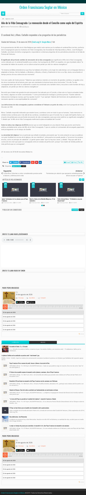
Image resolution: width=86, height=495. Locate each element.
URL (81, 162)
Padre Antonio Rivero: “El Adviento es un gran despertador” (69, 200)
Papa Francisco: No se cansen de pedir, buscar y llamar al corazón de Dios (29, 363)
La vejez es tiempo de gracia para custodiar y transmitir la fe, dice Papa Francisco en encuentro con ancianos (39, 426)
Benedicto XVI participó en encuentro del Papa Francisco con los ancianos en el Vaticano (33, 381)
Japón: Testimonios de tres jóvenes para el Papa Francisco (15, 200)
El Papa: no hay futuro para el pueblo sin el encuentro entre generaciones (29, 408)
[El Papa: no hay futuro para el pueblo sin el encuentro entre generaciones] (5, 410)
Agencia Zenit (17, 166)
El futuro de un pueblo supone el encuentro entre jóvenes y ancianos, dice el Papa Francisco (34, 372)
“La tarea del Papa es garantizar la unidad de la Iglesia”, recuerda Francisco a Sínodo (32, 399)
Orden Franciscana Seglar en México (43, 7)
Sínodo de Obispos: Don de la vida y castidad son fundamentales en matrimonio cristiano (33, 390)
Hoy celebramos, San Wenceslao (18, 417)
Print (75, 162)
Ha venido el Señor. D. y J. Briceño (18, 346)
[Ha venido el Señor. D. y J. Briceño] (5, 349)
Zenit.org (35, 41)
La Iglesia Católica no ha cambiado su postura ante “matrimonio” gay (20, 355)
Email (68, 162)
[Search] (82, 13)
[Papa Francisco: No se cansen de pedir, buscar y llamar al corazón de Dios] (5, 365)
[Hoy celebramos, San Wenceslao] (5, 419)
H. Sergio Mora (45, 41)
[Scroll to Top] (43, 492)
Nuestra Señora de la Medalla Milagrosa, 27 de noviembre (42, 200)
